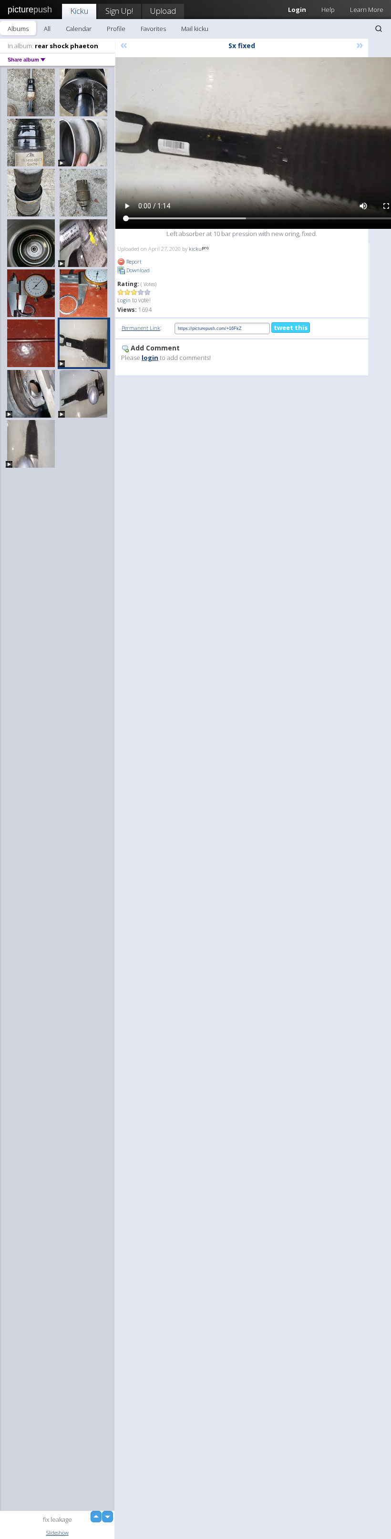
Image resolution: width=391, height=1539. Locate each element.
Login (124, 300)
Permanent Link (141, 327)
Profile (116, 28)
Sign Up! (119, 10)
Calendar (79, 28)
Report (133, 261)
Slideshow (57, 1532)
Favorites (153, 28)
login (150, 357)
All (47, 28)
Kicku (79, 10)
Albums (18, 28)
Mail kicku (194, 28)
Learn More (366, 9)
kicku (195, 248)
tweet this (291, 327)
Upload (163, 10)
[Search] (378, 28)
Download (137, 270)
